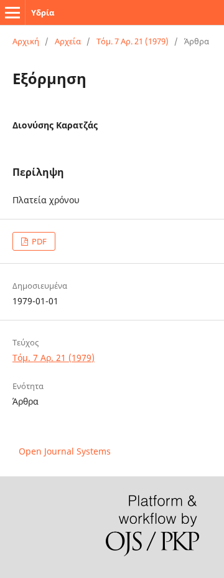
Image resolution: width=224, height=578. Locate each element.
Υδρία (42, 12)
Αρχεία (68, 41)
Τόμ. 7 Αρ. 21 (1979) (132, 41)
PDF (38, 241)
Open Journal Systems (65, 451)
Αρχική (25, 41)
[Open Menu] (12, 12)
